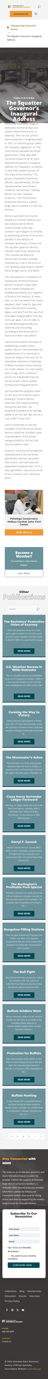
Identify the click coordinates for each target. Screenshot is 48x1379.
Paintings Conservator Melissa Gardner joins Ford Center (24, 521)
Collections (11, 1291)
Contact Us (6, 1341)
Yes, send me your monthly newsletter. (22, 1257)
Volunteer (34, 1296)
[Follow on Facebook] (7, 1310)
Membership (34, 1291)
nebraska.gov (34, 1369)
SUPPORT (6, 1338)
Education (10, 1296)
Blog (21, 1291)
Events (22, 1296)
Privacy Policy (12, 1301)
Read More (24, 651)
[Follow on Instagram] (12, 1310)
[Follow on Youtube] (23, 1310)
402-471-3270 (8, 1331)
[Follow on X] (17, 1310)
